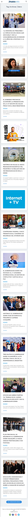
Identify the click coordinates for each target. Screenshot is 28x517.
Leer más (5, 51)
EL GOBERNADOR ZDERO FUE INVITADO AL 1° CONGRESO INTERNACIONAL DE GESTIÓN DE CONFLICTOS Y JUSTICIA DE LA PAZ (14, 275)
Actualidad (5, 43)
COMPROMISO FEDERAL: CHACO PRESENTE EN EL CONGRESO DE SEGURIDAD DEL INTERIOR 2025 (13, 234)
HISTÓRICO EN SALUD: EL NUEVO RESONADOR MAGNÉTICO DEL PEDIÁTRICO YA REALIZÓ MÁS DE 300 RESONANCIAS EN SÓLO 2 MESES (14, 169)
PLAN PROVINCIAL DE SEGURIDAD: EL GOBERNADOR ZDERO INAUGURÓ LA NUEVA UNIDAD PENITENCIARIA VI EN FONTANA (13, 439)
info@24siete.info (14, 511)
